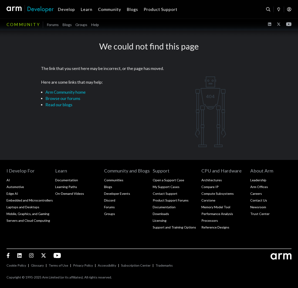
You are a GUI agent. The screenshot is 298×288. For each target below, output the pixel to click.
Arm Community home (65, 92)
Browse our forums (62, 98)
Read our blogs (58, 104)
